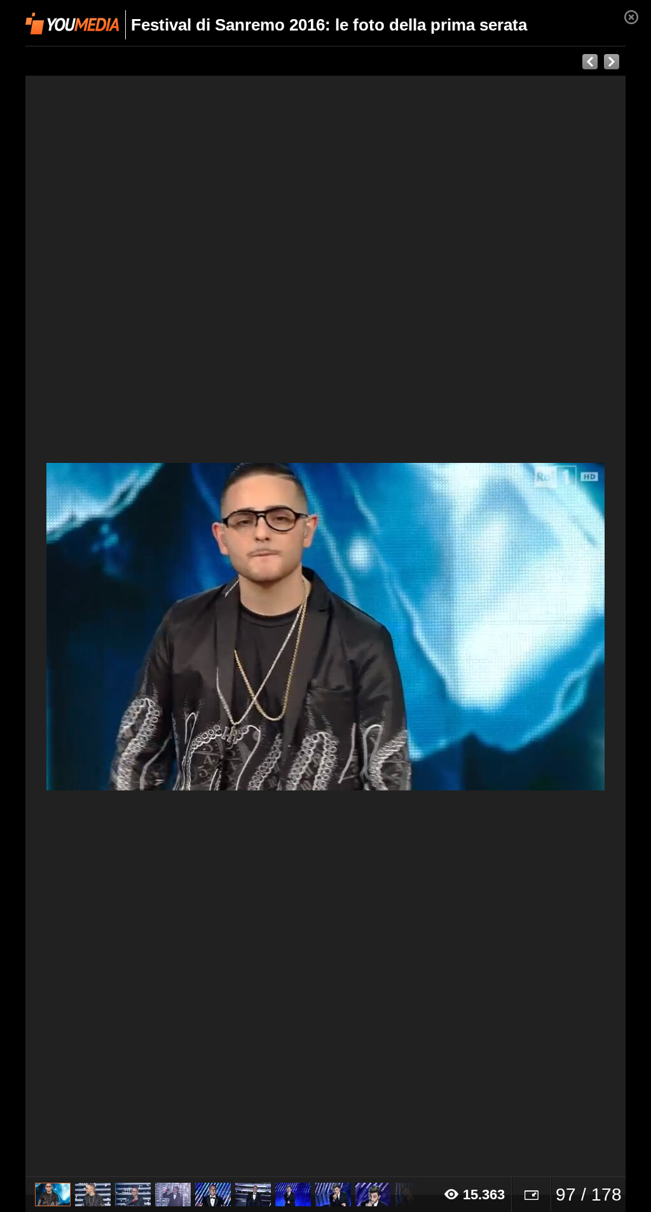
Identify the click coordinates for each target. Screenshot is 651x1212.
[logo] (72, 23)
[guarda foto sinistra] (85, 626)
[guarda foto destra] (386, 626)
